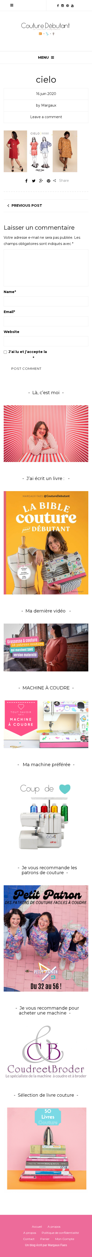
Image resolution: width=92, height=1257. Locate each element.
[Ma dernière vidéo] (46, 647)
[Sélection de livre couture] (46, 1150)
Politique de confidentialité (60, 1233)
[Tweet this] (34, 181)
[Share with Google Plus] (41, 181)
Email (9, 312)
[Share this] (26, 181)
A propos (54, 1226)
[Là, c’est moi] (46, 433)
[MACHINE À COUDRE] (46, 724)
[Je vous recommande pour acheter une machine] (46, 1052)
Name (10, 292)
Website (11, 332)
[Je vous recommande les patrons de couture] (46, 938)
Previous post (27, 205)
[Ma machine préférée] (46, 814)
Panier (45, 1239)
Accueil (37, 1226)
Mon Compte (64, 1239)
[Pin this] (49, 181)
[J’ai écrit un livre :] (46, 542)
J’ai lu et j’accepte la (37, 355)
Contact (29, 1239)
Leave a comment (46, 117)
